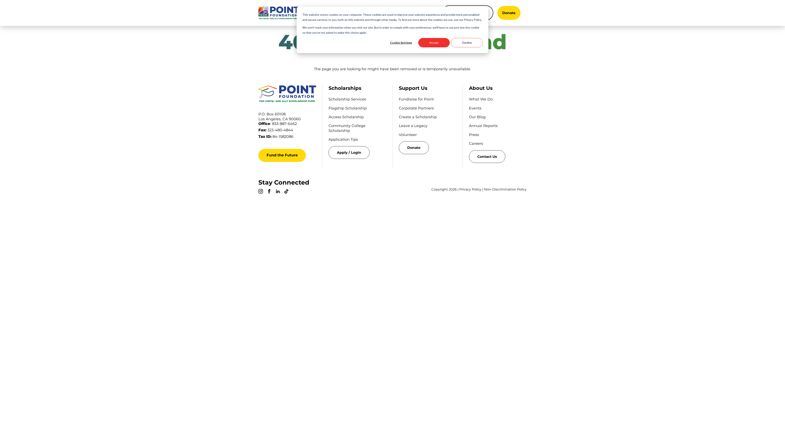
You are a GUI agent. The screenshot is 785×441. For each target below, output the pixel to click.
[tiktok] (286, 192)
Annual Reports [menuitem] (483, 126)
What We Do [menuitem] (481, 99)
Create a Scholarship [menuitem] (418, 117)
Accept (434, 42)
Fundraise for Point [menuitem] (416, 99)
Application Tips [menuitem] (343, 139)
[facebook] (269, 192)
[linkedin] (278, 192)
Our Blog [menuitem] (477, 117)
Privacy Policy (470, 189)
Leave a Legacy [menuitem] (413, 126)
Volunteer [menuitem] (408, 135)
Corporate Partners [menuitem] (416, 108)
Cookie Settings (401, 42)
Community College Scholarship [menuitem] (347, 128)
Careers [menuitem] (476, 143)
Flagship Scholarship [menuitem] (348, 108)
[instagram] (260, 192)
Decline (467, 42)
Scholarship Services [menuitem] (347, 99)
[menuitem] (357, 152)
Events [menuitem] (475, 108)
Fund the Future (282, 155)
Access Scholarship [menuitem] (346, 117)
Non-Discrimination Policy (505, 189)
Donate (509, 13)
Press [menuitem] (474, 135)
